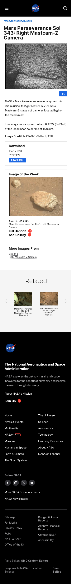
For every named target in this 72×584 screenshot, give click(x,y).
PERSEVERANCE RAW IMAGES (18, 21)
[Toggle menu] (6, 8)
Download (17, 160)
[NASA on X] (24, 483)
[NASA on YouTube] (32, 483)
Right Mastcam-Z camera (40, 106)
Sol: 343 (13, 254)
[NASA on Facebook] (8, 483)
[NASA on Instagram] (16, 483)
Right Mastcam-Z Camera (23, 257)
